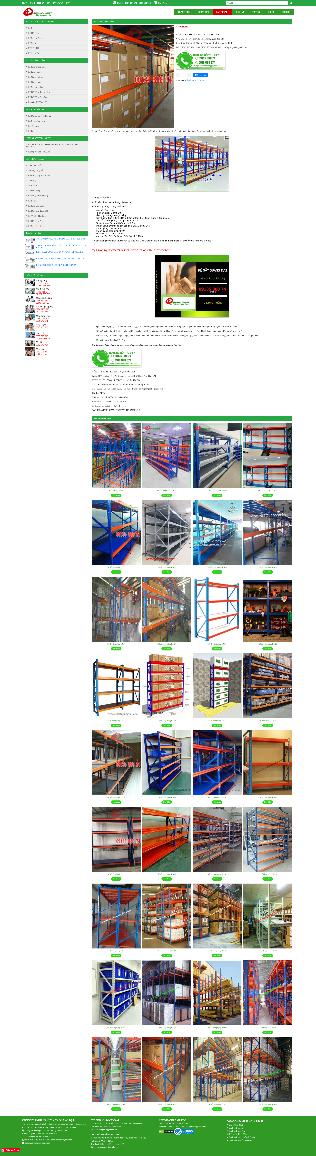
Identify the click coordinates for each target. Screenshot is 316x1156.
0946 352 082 (42, 300)
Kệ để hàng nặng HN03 (167, 1104)
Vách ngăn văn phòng (38, 196)
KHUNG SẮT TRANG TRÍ (38, 138)
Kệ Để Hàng (33, 33)
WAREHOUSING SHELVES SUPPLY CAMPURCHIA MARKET (52, 145)
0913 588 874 (51, 1134)
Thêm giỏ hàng (201, 75)
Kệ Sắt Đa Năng (35, 38)
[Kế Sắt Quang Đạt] (37, 12)
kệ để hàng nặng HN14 (217, 874)
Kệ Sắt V (32, 43)
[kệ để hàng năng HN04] (116, 1070)
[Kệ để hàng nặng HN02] (217, 1070)
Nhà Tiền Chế (34, 165)
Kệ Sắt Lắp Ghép (36, 226)
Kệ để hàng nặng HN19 (167, 797)
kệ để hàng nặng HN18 (217, 797)
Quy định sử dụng (235, 1125)
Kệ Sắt (31, 28)
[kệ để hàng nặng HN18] (217, 763)
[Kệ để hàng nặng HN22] (217, 686)
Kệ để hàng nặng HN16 (116, 874)
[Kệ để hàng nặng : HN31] (217, 533)
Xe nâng (32, 180)
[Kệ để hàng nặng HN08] (116, 993)
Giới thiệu (203, 12)
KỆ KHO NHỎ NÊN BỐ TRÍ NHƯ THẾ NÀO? (56, 265)
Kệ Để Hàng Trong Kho (39, 92)
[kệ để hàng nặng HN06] (217, 993)
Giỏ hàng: (163, 3)
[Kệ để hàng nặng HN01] (267, 1070)
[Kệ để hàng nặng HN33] (116, 533)
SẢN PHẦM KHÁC (35, 159)
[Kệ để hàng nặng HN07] (166, 993)
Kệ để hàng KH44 (116, 490)
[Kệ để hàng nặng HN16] (116, 839)
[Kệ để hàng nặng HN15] (166, 839)
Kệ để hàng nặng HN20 (116, 797)
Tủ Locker (32, 185)
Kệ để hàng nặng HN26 (217, 644)
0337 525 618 (42, 336)
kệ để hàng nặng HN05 (268, 1027)
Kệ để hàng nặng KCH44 (167, 490)
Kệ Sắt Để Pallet (35, 87)
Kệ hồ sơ (32, 131)
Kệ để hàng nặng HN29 (267, 567)
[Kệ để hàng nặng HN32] (166, 533)
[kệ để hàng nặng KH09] (267, 916)
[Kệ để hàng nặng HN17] (267, 763)
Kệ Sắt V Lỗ (33, 53)
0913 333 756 (38, 1134)
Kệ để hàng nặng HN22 (217, 721)
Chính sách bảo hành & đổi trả (240, 1140)
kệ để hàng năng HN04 (116, 1104)
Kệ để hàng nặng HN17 (267, 797)
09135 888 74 (44, 1137)
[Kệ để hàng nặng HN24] (116, 686)
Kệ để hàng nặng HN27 (167, 644)
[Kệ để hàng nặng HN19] (166, 763)
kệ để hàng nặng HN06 (217, 1027)
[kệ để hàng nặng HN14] (217, 839)
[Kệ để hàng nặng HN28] (116, 609)
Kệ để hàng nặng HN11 (167, 951)
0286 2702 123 (42, 309)
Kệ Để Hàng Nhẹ (36, 221)
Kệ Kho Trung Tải (36, 67)
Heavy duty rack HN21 (268, 721)
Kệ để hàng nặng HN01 (267, 1104)
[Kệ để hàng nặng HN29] (267, 533)
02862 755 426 (42, 319)
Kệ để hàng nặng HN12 (116, 951)
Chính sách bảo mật (236, 1128)
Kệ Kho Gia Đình (36, 206)
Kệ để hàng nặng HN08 (116, 1027)
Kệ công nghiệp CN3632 (267, 490)
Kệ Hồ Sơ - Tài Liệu (35, 109)
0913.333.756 (42, 283)
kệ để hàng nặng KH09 (268, 951)
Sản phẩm (221, 12)
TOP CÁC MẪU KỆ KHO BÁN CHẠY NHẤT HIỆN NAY (60, 239)
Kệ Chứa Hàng (34, 82)
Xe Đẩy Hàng (34, 190)
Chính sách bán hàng (236, 1131)
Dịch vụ (240, 12)
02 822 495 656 (43, 338)
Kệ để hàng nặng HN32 (167, 567)
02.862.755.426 (43, 285)
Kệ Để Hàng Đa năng (37, 97)
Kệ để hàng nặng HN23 (167, 721)
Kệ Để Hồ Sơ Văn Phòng (39, 116)
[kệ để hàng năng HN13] (267, 839)
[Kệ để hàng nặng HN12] (116, 916)
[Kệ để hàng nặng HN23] (166, 686)
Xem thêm (116, 495)
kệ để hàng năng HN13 (268, 874)
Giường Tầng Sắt (36, 170)
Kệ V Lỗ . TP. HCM (37, 216)
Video (271, 12)
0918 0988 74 (32, 1137)
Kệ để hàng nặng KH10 (217, 951)
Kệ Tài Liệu (33, 126)
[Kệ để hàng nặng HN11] (166, 916)
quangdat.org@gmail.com (40, 1143)
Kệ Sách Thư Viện (36, 121)
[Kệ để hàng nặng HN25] (267, 609)
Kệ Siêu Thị (33, 48)
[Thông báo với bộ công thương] (184, 1132)
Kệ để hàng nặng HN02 (217, 1104)
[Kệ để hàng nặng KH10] (217, 916)
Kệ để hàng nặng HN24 (116, 721)
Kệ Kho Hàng (34, 72)
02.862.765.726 (43, 294)
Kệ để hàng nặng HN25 (267, 644)
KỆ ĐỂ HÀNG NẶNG (194, 80)
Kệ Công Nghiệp (35, 77)
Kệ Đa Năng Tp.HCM (38, 211)
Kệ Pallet (32, 201)
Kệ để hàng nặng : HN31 (217, 567)
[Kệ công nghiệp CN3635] (217, 456)
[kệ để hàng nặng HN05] (267, 993)
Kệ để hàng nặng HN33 (116, 567)
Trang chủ (184, 12)
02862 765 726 (42, 303)
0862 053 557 (42, 354)
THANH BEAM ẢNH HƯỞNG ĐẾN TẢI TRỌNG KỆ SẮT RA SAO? (61, 246)
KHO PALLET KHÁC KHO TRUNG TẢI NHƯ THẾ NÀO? (61, 258)
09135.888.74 (42, 292)
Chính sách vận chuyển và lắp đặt (241, 1137)
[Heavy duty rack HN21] (267, 686)
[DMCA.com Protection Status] (166, 1132)
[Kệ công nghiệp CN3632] (267, 456)
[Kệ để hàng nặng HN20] (116, 763)
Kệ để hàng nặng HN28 (116, 644)
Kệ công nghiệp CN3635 (217, 490)
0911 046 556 (42, 311)
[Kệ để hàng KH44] (116, 456)
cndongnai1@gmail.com (107, 1129)
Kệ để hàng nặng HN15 (167, 874)
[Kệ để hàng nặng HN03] (166, 1070)
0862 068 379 (42, 352)
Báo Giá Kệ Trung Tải (38, 102)
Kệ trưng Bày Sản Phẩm (39, 175)
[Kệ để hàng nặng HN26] (217, 609)
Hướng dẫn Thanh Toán (237, 1134)
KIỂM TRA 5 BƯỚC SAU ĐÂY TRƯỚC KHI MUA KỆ (59, 252)
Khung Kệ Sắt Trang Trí (39, 152)
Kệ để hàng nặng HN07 (167, 1027)
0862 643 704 (42, 345)
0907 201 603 (42, 327)
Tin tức (256, 12)
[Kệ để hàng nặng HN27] (166, 609)
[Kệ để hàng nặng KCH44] (166, 456)
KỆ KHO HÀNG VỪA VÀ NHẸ (41, 21)
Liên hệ (286, 12)
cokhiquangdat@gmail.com (61, 1140)
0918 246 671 (42, 321)
